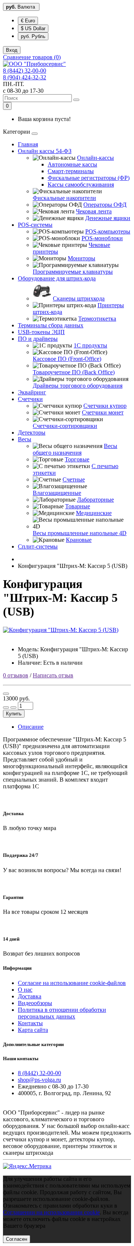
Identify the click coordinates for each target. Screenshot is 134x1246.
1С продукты (90, 345)
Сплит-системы (38, 546)
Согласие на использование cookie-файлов (72, 983)
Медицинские (94, 513)
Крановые (79, 540)
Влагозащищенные (57, 493)
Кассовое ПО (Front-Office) (67, 359)
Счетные (74, 479)
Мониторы (81, 258)
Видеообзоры (35, 1003)
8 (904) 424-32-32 (24, 77)
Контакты (30, 1023)
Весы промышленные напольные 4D (80, 533)
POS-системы (35, 225)
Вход (11, 50)
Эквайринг (32, 392)
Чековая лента (94, 211)
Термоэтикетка (97, 318)
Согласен (16, 1239)
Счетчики (30, 399)
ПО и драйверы (38, 339)
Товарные (77, 506)
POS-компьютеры (107, 231)
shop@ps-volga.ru (39, 1080)
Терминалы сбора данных (50, 325)
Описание (31, 727)
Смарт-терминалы (71, 171)
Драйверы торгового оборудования (77, 385)
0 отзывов (15, 675)
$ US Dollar (33, 28)
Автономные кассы (72, 164)
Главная (28, 144)
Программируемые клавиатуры (73, 271)
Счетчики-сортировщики (65, 426)
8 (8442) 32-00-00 (24, 70)
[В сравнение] (6, 694)
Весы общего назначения (75, 449)
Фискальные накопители (64, 198)
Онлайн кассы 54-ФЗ (44, 151)
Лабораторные (95, 499)
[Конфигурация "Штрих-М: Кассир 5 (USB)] (60, 630)
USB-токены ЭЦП (41, 332)
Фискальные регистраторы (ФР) (89, 178)
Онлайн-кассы (95, 158)
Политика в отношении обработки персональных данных (62, 1013)
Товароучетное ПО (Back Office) (74, 372)
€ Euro (28, 20)
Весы (24, 439)
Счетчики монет (103, 412)
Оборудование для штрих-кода (57, 278)
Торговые (77, 459)
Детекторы (31, 432)
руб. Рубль (33, 36)
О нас (25, 989)
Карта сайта (33, 1030)
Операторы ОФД (105, 204)
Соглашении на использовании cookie (51, 1212)
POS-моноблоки (102, 238)
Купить (14, 713)
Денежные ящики (107, 218)
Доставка (29, 996)
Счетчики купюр (105, 406)
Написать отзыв (53, 675)
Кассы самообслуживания (81, 184)
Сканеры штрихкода (79, 298)
